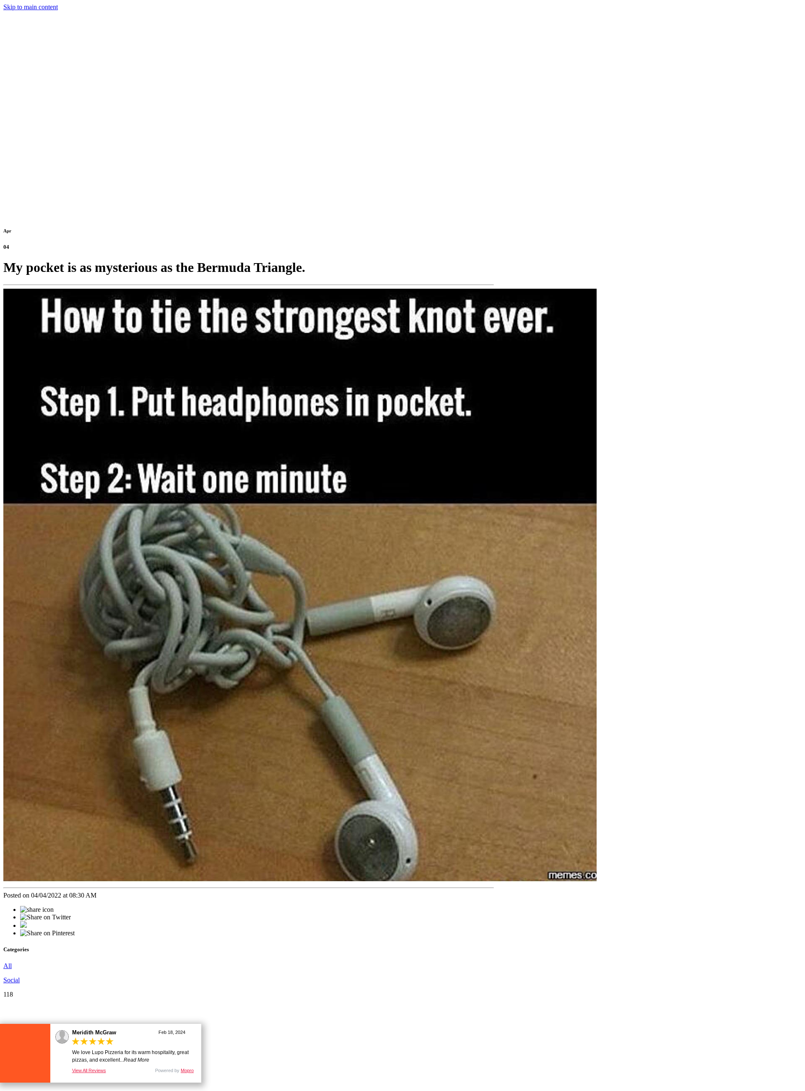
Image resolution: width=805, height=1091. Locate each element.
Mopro (187, 1070)
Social (11, 980)
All (7, 965)
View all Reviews (89, 1070)
